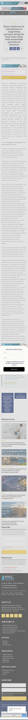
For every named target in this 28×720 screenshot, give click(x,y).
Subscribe (14, 369)
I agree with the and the (14, 363)
